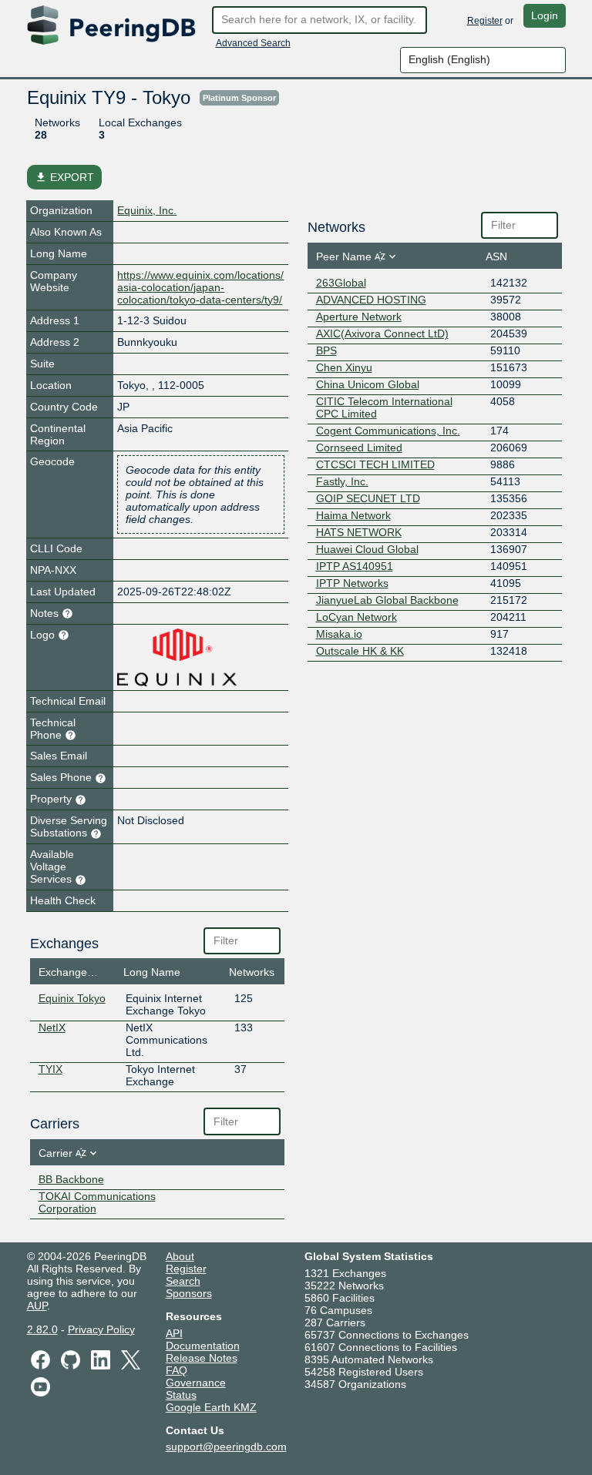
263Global (341, 283)
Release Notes (201, 1358)
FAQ (176, 1370)
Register (485, 20)
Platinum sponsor (239, 97)
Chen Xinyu (344, 367)
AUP (37, 1305)
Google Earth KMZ (211, 1407)
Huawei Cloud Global (367, 549)
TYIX (50, 1069)
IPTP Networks (352, 583)
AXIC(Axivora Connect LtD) (382, 333)
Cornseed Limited (359, 447)
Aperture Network (359, 316)
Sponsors (189, 1293)
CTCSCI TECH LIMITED (375, 464)
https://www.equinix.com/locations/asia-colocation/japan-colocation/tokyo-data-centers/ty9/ (200, 287)
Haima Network (353, 515)
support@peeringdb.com (226, 1446)
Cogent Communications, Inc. (388, 430)
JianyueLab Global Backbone (387, 600)
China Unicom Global (367, 384)
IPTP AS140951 (354, 566)
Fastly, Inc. (342, 481)
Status (181, 1395)
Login (544, 15)
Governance (196, 1382)
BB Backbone (71, 1179)
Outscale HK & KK (360, 651)
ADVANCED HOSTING (371, 299)
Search (183, 1281)
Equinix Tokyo (72, 998)
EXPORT (64, 177)
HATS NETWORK (359, 532)
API (174, 1333)
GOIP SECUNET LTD (368, 498)
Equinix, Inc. (147, 210)
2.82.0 (42, 1329)
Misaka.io (339, 634)
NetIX (52, 1027)
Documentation (203, 1345)
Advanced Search (253, 43)
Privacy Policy (101, 1329)
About (180, 1256)
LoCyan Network (356, 617)
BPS (326, 350)
